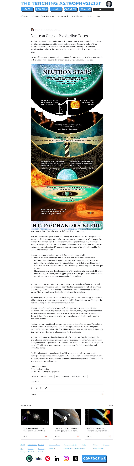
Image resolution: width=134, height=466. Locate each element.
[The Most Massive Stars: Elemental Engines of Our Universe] (99, 417)
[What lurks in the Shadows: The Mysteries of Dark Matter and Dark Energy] (35, 417)
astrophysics (76, 376)
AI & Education (77, 16)
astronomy (65, 376)
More (99, 16)
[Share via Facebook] (32, 388)
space (57, 376)
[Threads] (75, 458)
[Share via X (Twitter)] (36, 388)
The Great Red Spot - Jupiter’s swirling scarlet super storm (67, 429)
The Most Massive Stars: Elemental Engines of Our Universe (97, 429)
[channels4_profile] (29, 458)
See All (111, 405)
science (43, 376)
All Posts (24, 16)
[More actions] (102, 30)
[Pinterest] (47, 458)
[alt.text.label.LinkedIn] (57, 458)
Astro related (63, 16)
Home (23, 445)
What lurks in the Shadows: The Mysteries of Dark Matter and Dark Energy (34, 429)
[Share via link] (46, 388)
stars (84, 376)
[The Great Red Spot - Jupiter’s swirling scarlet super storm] (67, 417)
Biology (90, 16)
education (35, 376)
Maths (84, 445)
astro (50, 376)
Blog (22, 449)
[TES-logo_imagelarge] (38, 458)
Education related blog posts (42, 16)
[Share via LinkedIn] (41, 388)
